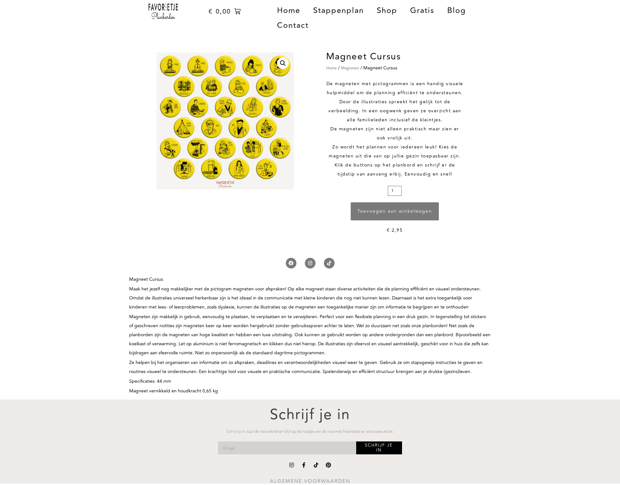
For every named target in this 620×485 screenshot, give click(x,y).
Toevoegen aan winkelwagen (394, 211)
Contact (293, 25)
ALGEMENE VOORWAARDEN (310, 481)
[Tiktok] (329, 263)
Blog (456, 10)
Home (288, 10)
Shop (387, 10)
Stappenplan (338, 10)
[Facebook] (291, 263)
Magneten (350, 68)
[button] (283, 63)
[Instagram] (310, 263)
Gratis (422, 10)
